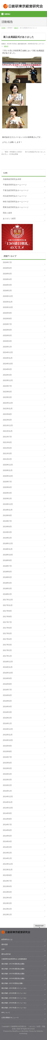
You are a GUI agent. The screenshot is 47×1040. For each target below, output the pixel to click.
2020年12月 (8, 465)
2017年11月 (8, 605)
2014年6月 (7, 830)
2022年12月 (8, 403)
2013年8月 (7, 875)
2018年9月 (7, 560)
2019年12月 (8, 504)
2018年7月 (7, 566)
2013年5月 (7, 892)
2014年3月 (7, 847)
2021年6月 (7, 442)
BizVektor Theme (28, 1031)
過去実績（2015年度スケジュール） (14, 998)
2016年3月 (7, 712)
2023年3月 (7, 397)
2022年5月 (7, 420)
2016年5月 (7, 701)
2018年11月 (8, 549)
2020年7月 (7, 482)
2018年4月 (7, 583)
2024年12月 (8, 352)
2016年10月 (8, 673)
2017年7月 (7, 622)
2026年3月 (7, 285)
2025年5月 (7, 335)
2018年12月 (8, 543)
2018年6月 (7, 572)
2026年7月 (7, 262)
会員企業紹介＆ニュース (10, 1017)
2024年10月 (8, 364)
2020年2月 (7, 498)
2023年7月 (7, 386)
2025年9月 (7, 313)
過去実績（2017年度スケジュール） (14, 1008)
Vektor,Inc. (40, 1031)
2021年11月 (8, 431)
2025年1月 (7, 347)
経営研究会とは (6, 939)
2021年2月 (7, 459)
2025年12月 (8, 296)
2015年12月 (8, 729)
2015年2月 (7, 785)
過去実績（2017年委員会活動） (12, 983)
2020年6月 (7, 487)
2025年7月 (7, 324)
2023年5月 (7, 392)
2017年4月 (7, 639)
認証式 (6, 46)
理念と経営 (7, 213)
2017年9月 (7, 611)
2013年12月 (8, 864)
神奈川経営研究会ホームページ (15, 202)
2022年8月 (7, 414)
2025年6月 (7, 330)
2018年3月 (7, 588)
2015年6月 (7, 763)
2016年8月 (7, 684)
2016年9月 (7, 678)
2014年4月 (7, 841)
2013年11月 (8, 870)
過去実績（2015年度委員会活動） (13, 974)
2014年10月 (8, 808)
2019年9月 (7, 515)
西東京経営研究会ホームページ (15, 207)
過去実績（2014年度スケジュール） (14, 993)
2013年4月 (7, 898)
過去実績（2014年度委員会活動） (13, 969)
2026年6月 (7, 268)
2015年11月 (8, 735)
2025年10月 (8, 307)
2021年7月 (7, 437)
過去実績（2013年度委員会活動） (13, 964)
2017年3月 (7, 645)
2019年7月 (7, 521)
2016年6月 (7, 695)
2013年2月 (7, 909)
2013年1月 (7, 914)
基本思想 (4, 944)
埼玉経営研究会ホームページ (15, 196)
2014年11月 (8, 802)
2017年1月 (7, 656)
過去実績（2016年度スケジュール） (14, 1003)
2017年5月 (7, 633)
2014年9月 (7, 813)
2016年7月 (7, 690)
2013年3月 (7, 903)
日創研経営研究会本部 (12, 179)
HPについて (5, 1012)
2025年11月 (8, 302)
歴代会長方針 (6, 954)
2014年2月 (7, 853)
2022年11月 (8, 408)
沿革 (3, 949)
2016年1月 (7, 723)
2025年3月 (7, 341)
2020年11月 (8, 470)
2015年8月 (7, 751)
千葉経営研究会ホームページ (15, 185)
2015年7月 (7, 757)
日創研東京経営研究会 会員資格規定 (14, 959)
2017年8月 (7, 616)
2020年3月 (7, 493)
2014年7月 (7, 824)
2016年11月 (8, 667)
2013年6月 (7, 886)
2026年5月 (7, 274)
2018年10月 (8, 555)
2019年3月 (7, 532)
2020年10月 (8, 476)
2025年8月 (7, 319)
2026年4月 (7, 279)
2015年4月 (7, 774)
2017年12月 (8, 600)
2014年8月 (7, 819)
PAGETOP (39, 926)
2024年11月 (8, 358)
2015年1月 (7, 791)
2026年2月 (7, 290)
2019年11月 (8, 510)
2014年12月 (8, 796)
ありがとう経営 (9, 218)
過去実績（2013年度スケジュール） (14, 988)
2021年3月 (7, 453)
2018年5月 (7, 577)
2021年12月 (8, 425)
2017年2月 (7, 650)
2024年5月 (7, 369)
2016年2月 (7, 718)
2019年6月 (7, 527)
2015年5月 (7, 768)
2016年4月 (7, 706)
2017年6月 (7, 628)
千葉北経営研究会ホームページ (15, 190)
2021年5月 (7, 448)
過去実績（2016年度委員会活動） (13, 978)
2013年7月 (7, 881)
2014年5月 (7, 836)
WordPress (16, 1031)
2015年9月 (7, 746)
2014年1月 (7, 858)
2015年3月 (7, 780)
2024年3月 (7, 375)
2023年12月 (8, 380)
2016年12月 (8, 662)
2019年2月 (7, 538)
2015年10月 (8, 740)
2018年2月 (7, 594)
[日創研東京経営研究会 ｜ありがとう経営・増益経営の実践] (23, 7)
